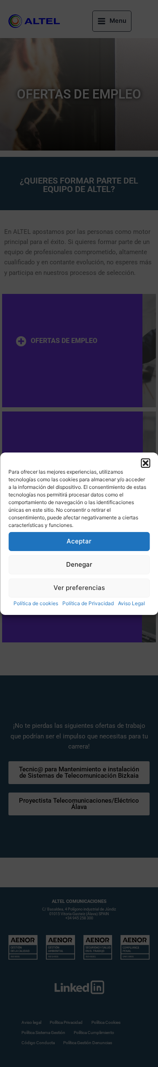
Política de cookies (35, 603)
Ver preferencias (79, 588)
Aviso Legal (131, 603)
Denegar (79, 564)
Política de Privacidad (88, 603)
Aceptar (79, 541)
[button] (145, 462)
